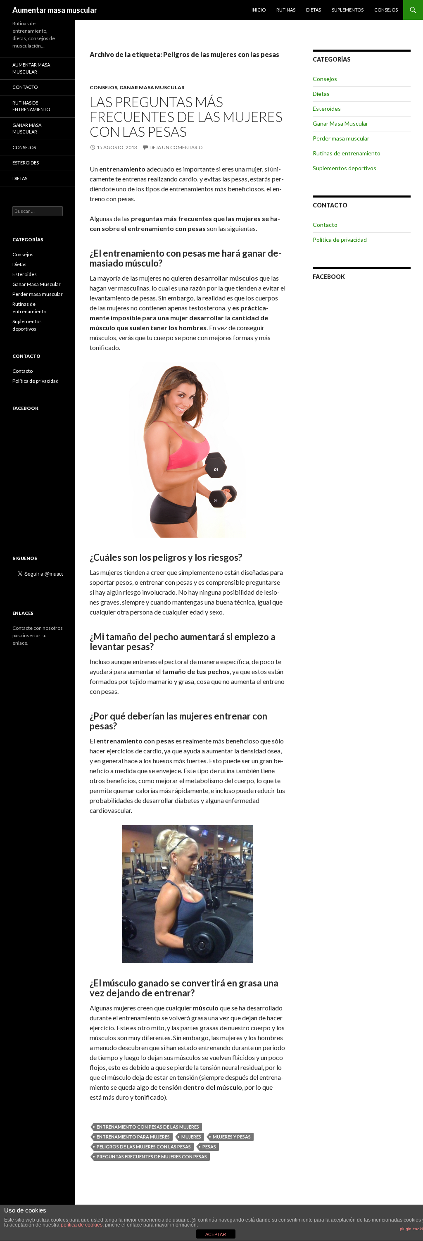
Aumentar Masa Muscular (31, 68)
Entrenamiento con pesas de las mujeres (148, 1126)
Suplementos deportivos (344, 168)
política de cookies (81, 1225)
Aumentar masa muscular (54, 9)
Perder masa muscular (341, 138)
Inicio (259, 9)
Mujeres (191, 1136)
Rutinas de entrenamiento (346, 153)
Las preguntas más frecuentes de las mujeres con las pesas (186, 116)
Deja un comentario (176, 147)
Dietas (313, 9)
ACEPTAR (215, 1234)
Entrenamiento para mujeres (133, 1136)
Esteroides (327, 108)
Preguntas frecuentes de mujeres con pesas (152, 1156)
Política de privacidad (340, 239)
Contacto (325, 224)
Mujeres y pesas (232, 1136)
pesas (209, 1146)
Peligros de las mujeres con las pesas (144, 1146)
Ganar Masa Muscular (152, 87)
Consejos (386, 9)
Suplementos (348, 9)
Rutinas (285, 9)
